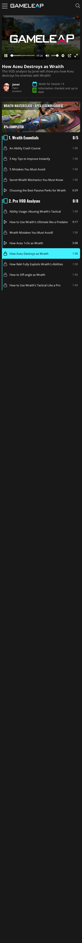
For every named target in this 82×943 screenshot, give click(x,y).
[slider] (22, 55)
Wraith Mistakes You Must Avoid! (31, 232)
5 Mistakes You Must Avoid (27, 169)
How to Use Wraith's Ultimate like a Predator (39, 222)
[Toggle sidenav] (5, 6)
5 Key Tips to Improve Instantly (30, 158)
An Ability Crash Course (25, 148)
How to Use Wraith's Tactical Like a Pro (35, 285)
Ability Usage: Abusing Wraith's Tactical (35, 211)
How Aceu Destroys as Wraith (29, 253)
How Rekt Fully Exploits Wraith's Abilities (36, 264)
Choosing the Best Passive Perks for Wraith (38, 190)
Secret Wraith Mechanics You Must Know (36, 180)
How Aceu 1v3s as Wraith (26, 243)
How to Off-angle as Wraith (27, 274)
